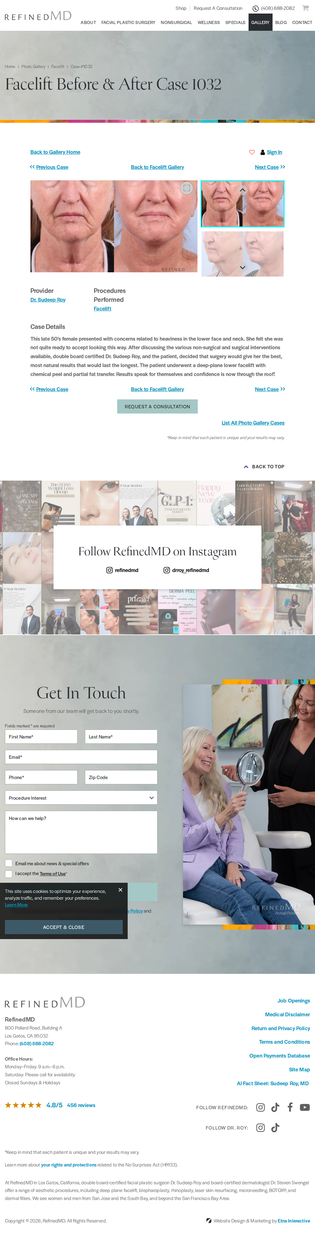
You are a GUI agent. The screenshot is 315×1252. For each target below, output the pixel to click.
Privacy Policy (128, 910)
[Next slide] (243, 267)
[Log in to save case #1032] (252, 152)
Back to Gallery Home (55, 151)
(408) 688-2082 (37, 1043)
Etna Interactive (294, 1220)
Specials (235, 22)
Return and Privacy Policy (281, 1028)
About (88, 22)
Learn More (16, 904)
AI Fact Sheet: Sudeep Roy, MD (273, 1083)
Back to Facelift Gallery (157, 166)
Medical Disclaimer (287, 1014)
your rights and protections (69, 1164)
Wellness (209, 22)
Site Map (299, 1069)
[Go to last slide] (243, 190)
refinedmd (126, 570)
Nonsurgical (176, 22)
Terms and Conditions (284, 1041)
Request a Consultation (157, 406)
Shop (181, 8)
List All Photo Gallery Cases (253, 422)
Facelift (57, 66)
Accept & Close (64, 927)
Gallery (260, 22)
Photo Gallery (33, 66)
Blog (281, 22)
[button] (62, 166)
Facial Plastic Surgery (129, 22)
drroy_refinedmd (190, 570)
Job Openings (293, 1000)
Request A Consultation (218, 8)
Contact (302, 22)
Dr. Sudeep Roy (48, 299)
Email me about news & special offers (52, 863)
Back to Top (268, 466)
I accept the (27, 874)
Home (10, 66)
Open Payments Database (279, 1055)
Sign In (274, 151)
